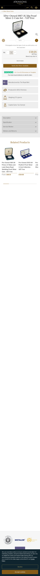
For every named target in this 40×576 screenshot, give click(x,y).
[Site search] (32, 8)
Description (7, 118)
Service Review (8, 127)
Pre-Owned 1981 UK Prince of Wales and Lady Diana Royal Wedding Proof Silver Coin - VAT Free (9, 167)
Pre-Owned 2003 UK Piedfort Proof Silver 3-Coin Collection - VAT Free (26, 166)
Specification (7, 122)
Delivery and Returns (10, 131)
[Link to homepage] (20, 3)
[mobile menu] (2, 8)
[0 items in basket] (37, 8)
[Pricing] (27, 8)
